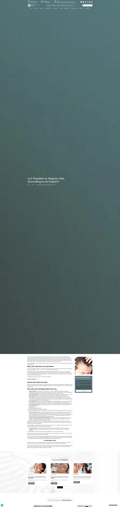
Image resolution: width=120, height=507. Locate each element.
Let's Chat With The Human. (113, 505)
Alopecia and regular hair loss (41, 369)
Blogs (68, 5)
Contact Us (63, 5)
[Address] (55, 1)
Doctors (58, 5)
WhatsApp (45, 1)
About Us (49, 5)
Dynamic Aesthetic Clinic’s (57, 445)
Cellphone (31, 1)
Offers (71, 5)
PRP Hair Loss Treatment (50, 415)
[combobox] (87, 5)
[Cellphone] (29, 1)
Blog (33, 184)
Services (54, 5)
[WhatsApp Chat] (2, 505)
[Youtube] (89, 2)
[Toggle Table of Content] (37, 379)
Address (58, 1)
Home (29, 184)
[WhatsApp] (42, 1)
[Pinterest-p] (87, 2)
